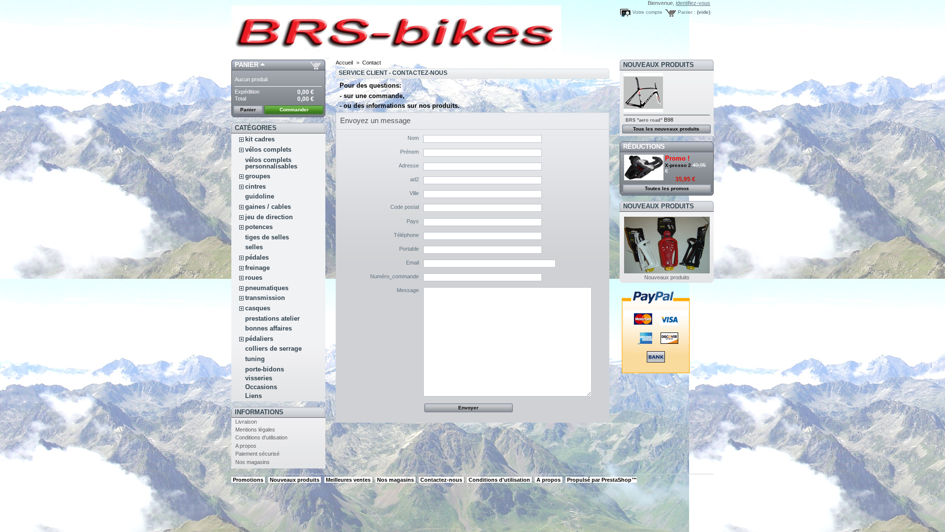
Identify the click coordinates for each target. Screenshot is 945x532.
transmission (266, 297)
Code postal (404, 207)
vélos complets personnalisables (271, 163)
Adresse (409, 165)
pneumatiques (266, 288)
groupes (257, 176)
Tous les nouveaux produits (666, 129)
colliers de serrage (273, 348)
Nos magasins (252, 462)
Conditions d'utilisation (261, 437)
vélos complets (268, 149)
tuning (255, 359)
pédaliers (259, 338)
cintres (255, 186)
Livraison (246, 422)
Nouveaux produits (658, 64)
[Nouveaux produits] (667, 271)
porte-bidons (264, 369)
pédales (257, 257)
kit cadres (260, 139)
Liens (253, 395)
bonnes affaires (268, 328)
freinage (257, 267)
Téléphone (406, 235)
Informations (259, 412)
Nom (413, 138)
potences (259, 227)
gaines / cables (268, 206)
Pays (413, 221)
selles (254, 247)
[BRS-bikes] (296, 30)
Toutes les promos (667, 188)
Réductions (644, 146)
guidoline (259, 196)
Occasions (261, 387)
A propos (245, 446)
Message (408, 290)
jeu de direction (269, 217)
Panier (246, 64)
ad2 (414, 179)
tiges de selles (267, 237)
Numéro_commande (394, 276)
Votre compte (647, 12)
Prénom (409, 152)
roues (253, 277)
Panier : (686, 12)
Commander (294, 109)
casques (257, 308)
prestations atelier (272, 318)
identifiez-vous (693, 3)
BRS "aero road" (644, 120)
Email (412, 263)
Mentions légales (255, 429)
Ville (414, 193)
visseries (258, 378)
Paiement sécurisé (257, 454)
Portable (409, 249)
